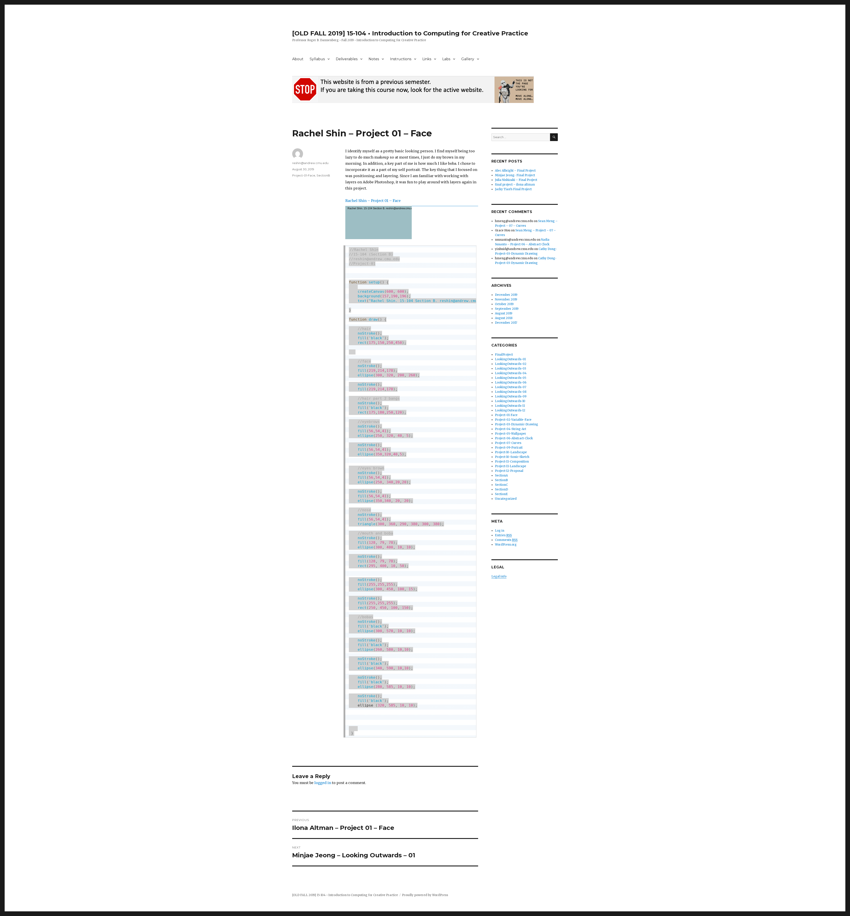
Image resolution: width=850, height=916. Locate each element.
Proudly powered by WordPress (425, 895)
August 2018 (503, 318)
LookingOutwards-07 (510, 387)
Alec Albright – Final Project (515, 170)
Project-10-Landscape (511, 452)
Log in (499, 531)
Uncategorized (506, 499)
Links (426, 59)
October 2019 (504, 304)
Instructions (400, 59)
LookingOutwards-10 (510, 401)
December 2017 (506, 323)
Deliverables (346, 59)
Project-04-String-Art (510, 429)
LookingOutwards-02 (510, 364)
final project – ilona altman (515, 184)
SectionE (501, 494)
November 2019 (506, 299)
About (297, 59)
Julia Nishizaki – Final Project (516, 180)
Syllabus (317, 59)
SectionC (501, 485)
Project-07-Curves (508, 443)
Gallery (467, 59)
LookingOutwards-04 (511, 373)
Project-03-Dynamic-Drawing (516, 424)
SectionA (501, 475)
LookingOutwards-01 (510, 359)
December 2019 (506, 295)
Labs (446, 59)
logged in (322, 782)
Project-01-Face (303, 175)
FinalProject (504, 354)
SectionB (323, 175)
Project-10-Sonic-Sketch (512, 457)
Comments (506, 540)
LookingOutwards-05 (510, 378)
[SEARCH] (554, 137)
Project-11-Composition (512, 461)
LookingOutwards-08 (510, 392)
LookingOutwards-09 (510, 396)
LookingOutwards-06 (510, 382)
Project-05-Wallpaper (510, 434)
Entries (503, 535)
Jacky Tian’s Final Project (513, 189)
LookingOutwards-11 (510, 406)
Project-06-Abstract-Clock (514, 438)
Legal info (498, 576)
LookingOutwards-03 (510, 368)
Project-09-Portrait (509, 447)
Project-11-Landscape (510, 466)
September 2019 (506, 309)
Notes (374, 59)
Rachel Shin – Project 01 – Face (373, 200)
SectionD (501, 489)
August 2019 (503, 313)
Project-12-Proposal (509, 471)
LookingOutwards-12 (510, 410)
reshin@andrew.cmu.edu (310, 163)
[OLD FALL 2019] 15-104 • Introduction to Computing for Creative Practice (410, 33)
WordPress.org (506, 544)
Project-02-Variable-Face (513, 420)
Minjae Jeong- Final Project (515, 175)
